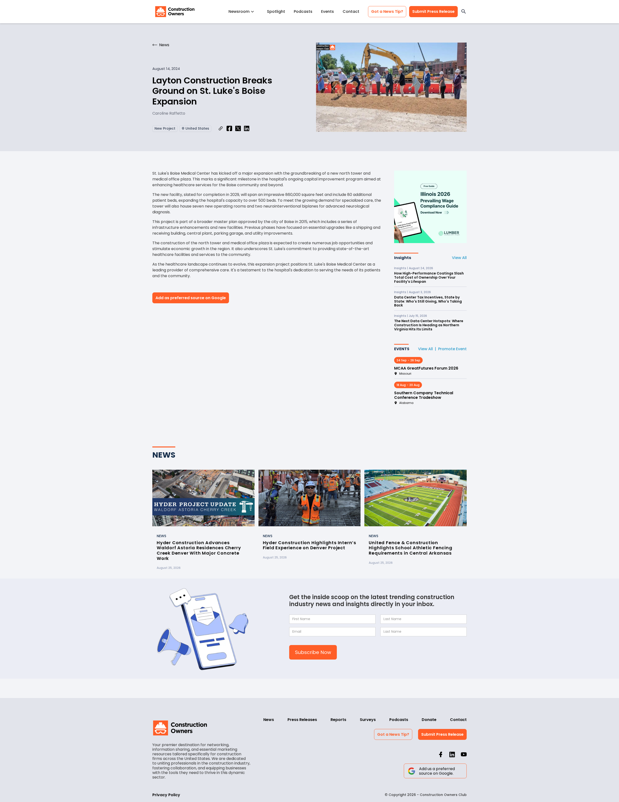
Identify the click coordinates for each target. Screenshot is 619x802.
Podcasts (303, 11)
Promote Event (452, 349)
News (268, 719)
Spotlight (276, 11)
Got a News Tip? (387, 11)
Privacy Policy (166, 795)
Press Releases (302, 719)
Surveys (368, 719)
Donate (429, 719)
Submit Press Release (433, 11)
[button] (243, 11)
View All (459, 257)
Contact (351, 11)
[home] (174, 11)
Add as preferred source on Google (190, 298)
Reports (338, 719)
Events (327, 11)
